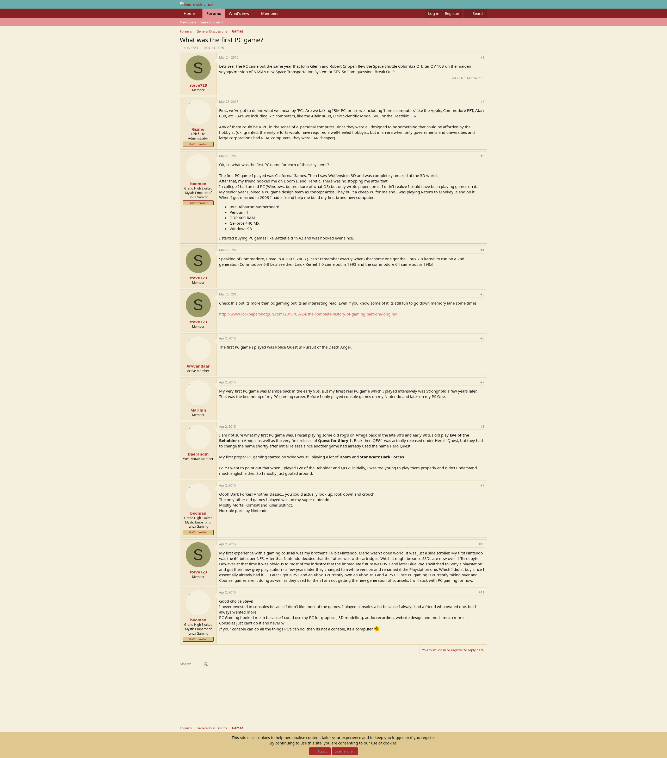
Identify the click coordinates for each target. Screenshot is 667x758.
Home (189, 13)
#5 (482, 294)
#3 (482, 156)
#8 (482, 426)
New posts (188, 22)
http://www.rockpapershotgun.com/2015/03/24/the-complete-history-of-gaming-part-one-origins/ (308, 314)
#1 (482, 57)
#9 (482, 485)
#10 (481, 544)
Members (269, 13)
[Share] (475, 58)
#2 (482, 101)
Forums (213, 13)
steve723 (191, 47)
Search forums (211, 22)
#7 (482, 382)
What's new (239, 13)
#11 (481, 592)
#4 (482, 250)
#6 (482, 338)
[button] (198, 13)
